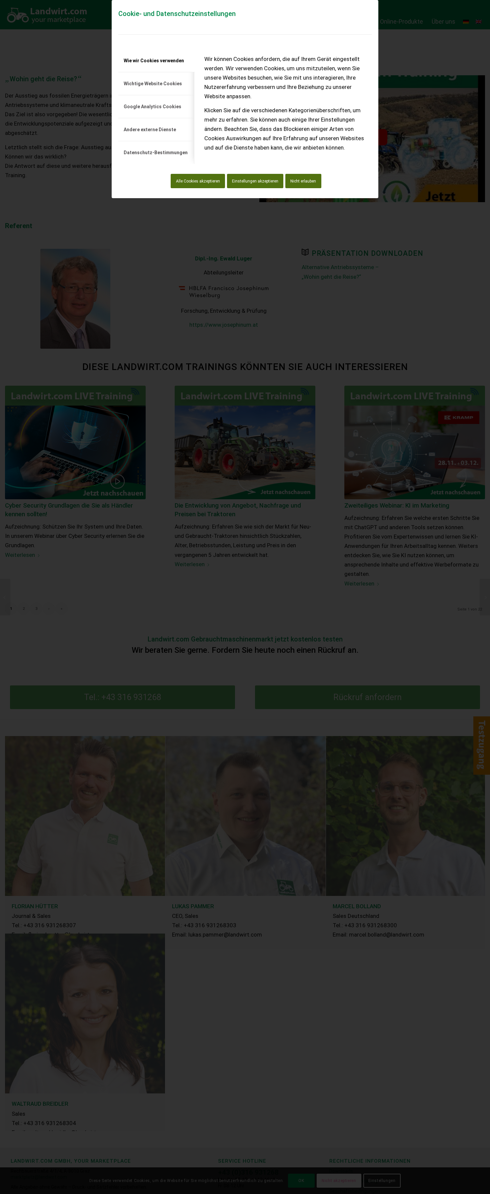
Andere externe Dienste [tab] (150, 129)
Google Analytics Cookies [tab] (152, 106)
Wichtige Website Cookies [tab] (153, 83)
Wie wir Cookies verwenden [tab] (154, 60)
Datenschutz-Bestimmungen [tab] (156, 152)
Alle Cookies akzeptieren (198, 181)
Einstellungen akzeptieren (255, 181)
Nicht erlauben (303, 181)
